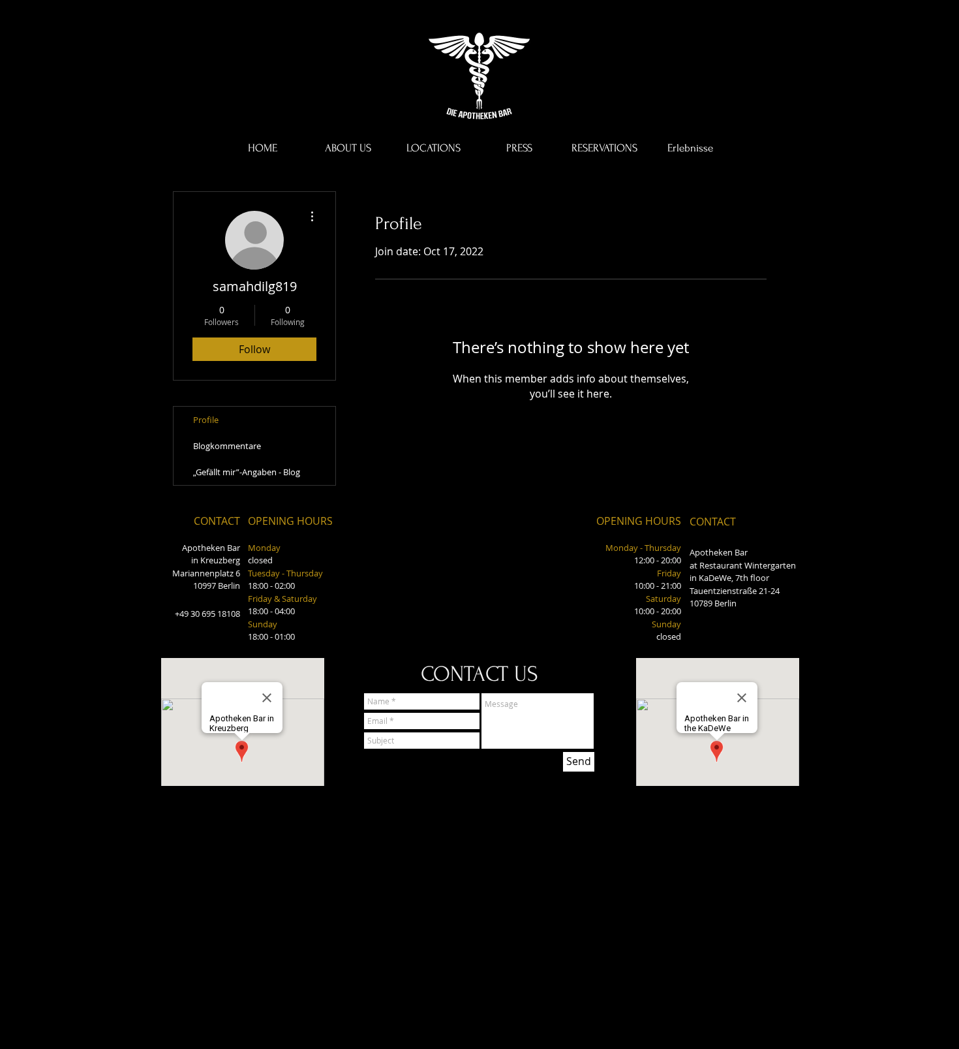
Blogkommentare (227, 446)
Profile (206, 420)
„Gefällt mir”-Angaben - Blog (246, 472)
